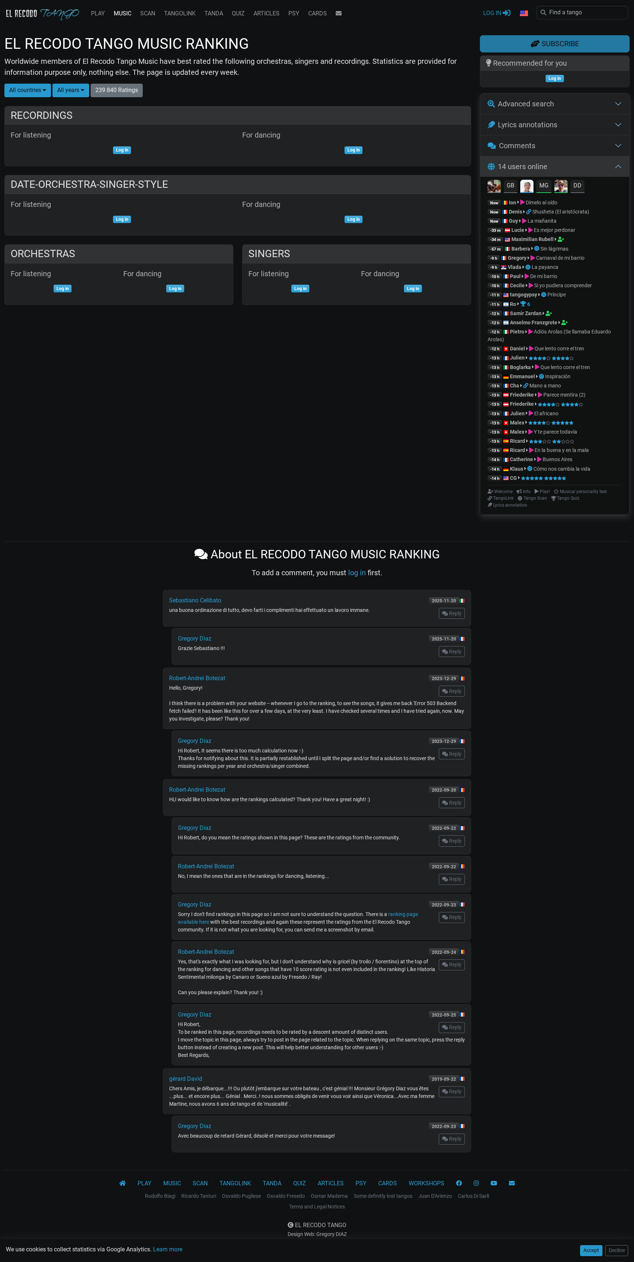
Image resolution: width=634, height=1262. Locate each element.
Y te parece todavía (555, 432)
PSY (293, 13)
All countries (26, 90)
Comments (517, 145)
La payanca (545, 267)
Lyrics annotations (527, 124)
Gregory (517, 258)
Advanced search (526, 103)
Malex (517, 423)
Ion (512, 202)
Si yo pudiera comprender (562, 285)
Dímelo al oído (541, 202)
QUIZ (238, 13)
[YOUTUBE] (494, 1183)
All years (69, 90)
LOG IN (493, 13)
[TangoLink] (529, 212)
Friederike (522, 395)
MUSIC (122, 13)
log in (357, 572)
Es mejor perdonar (554, 230)
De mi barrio (543, 276)
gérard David (185, 1078)
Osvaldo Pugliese (241, 1196)
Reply (455, 613)
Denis (515, 212)
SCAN (147, 13)
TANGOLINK (180, 13)
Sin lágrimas (554, 249)
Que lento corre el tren (558, 348)
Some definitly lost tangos (383, 1196)
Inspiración (558, 376)
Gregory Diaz (194, 638)
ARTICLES (267, 13)
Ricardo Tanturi (198, 1196)
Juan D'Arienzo (435, 1196)
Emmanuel (522, 376)
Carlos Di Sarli (473, 1196)
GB (510, 185)
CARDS (317, 13)
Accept (591, 1250)
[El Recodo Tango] (122, 1183)
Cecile (517, 285)
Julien (518, 358)
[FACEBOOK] (459, 1183)
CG (513, 478)
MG (544, 185)
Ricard (517, 441)
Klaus (516, 469)
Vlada (514, 267)
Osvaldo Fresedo (286, 1196)
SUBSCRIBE (559, 43)
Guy (513, 221)
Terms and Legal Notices (317, 1207)
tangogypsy (523, 295)
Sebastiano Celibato (195, 600)
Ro (513, 304)
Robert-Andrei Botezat (197, 678)
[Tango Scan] (537, 249)
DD (577, 185)
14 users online (522, 166)
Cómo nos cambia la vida (561, 469)
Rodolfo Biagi (160, 1196)
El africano (545, 413)
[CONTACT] (339, 13)
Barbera (520, 249)
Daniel (518, 348)
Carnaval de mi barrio (559, 258)
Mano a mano (545, 386)
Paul (515, 276)
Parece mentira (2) (564, 395)
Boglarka (520, 367)
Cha (514, 386)
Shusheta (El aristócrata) (560, 212)
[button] (523, 13)
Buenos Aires (557, 459)
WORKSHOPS (426, 1183)
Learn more (167, 1249)
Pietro (517, 332)
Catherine (521, 459)
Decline (617, 1250)
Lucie (517, 230)
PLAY (98, 13)
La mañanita (541, 221)
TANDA (213, 13)
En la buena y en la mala (561, 450)
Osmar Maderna (329, 1196)
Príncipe (556, 295)
